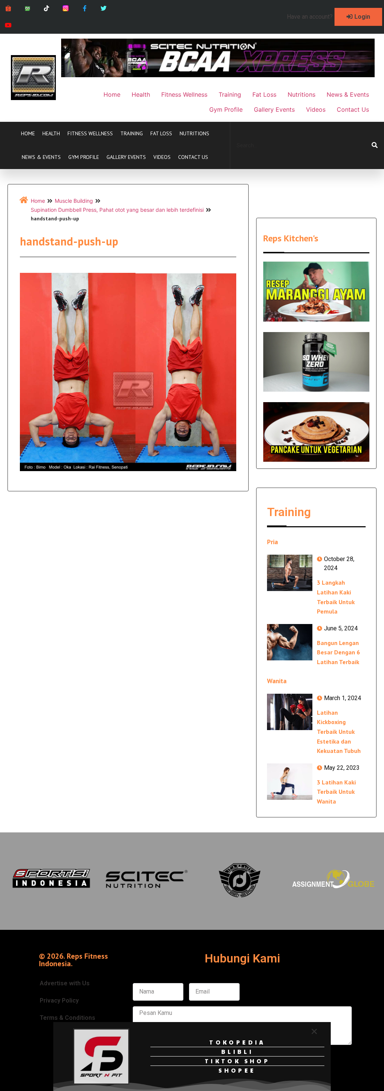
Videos (162, 157)
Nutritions (194, 133)
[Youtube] (8, 25)
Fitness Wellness (90, 133)
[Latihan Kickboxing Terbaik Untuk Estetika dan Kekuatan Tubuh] (289, 712)
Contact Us (193, 157)
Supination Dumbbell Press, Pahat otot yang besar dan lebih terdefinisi (117, 210)
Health (51, 133)
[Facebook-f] (84, 8)
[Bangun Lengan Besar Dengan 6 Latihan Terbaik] (289, 642)
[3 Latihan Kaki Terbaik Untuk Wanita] (289, 781)
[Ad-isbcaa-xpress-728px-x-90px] (218, 75)
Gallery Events (126, 157)
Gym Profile (83, 157)
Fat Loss (161, 133)
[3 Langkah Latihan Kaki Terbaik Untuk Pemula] (289, 573)
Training (131, 133)
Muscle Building (74, 201)
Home (28, 133)
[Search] (374, 145)
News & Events (41, 157)
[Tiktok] (46, 8)
